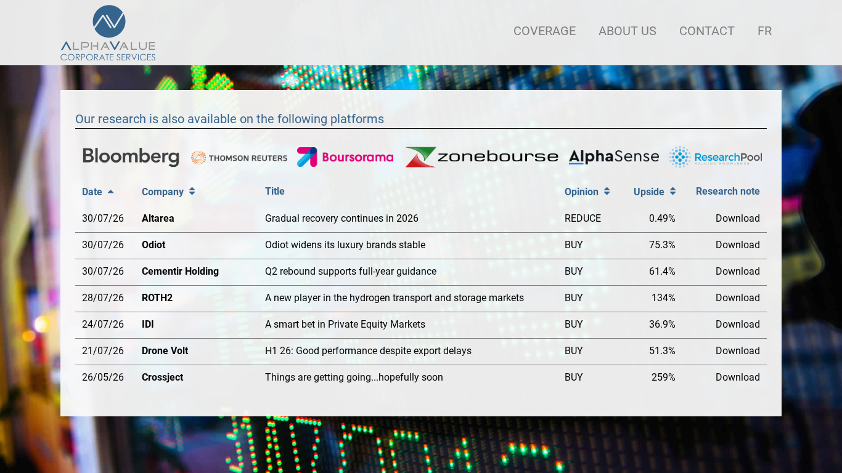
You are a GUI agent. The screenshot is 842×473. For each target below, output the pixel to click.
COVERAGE (544, 30)
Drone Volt (165, 351)
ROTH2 (157, 298)
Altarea (158, 218)
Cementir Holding (180, 271)
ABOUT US (627, 30)
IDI (148, 324)
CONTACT (707, 30)
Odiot (153, 245)
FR (765, 30)
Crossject (162, 377)
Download (738, 218)
